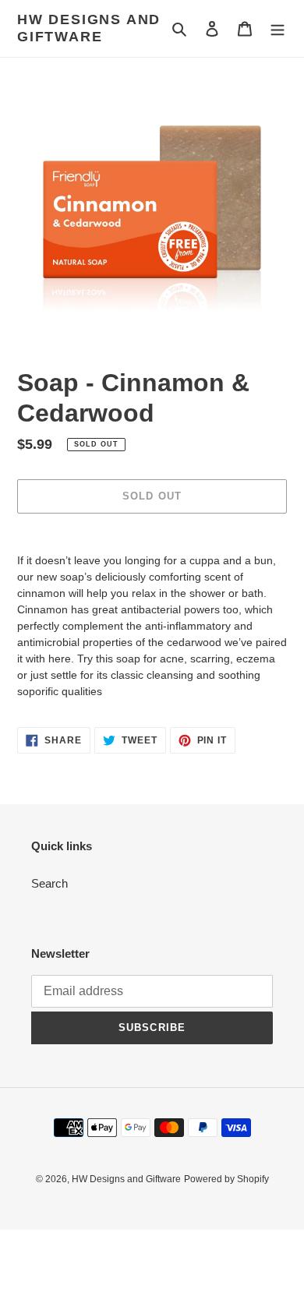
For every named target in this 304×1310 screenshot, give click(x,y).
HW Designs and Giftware (89, 28)
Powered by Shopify (226, 1179)
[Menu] (277, 28)
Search (49, 883)
